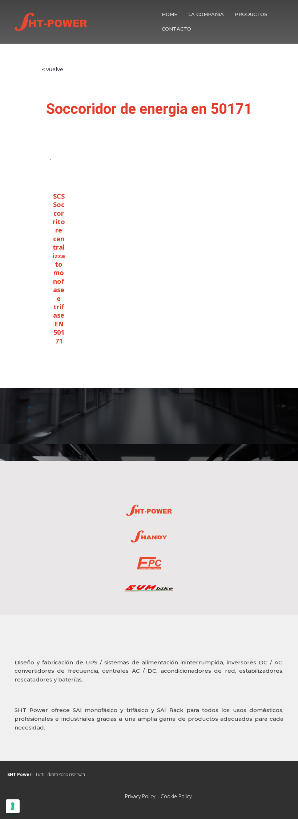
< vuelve (52, 69)
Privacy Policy (140, 796)
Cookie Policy (176, 796)
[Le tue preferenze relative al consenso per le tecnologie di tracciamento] (13, 806)
